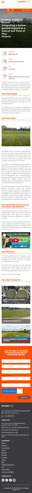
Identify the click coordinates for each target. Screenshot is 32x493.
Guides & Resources (8, 465)
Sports (4, 450)
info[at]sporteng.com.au (11, 413)
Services (4, 455)
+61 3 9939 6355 (9, 416)
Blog (3, 462)
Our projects (5, 448)
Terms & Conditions (8, 472)
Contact (4, 457)
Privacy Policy (6, 469)
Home (3, 443)
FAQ (3, 467)
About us (4, 445)
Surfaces (4, 453)
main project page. (15, 274)
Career (4, 460)
